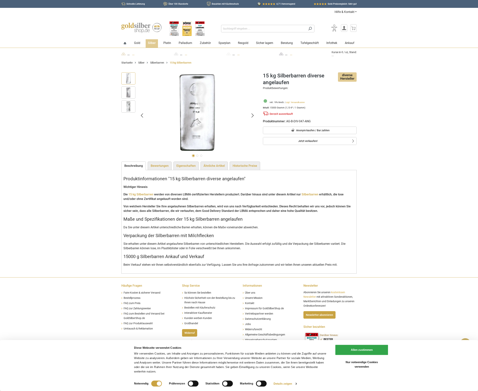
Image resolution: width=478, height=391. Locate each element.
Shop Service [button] (191, 285)
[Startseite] (125, 43)
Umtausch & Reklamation (138, 328)
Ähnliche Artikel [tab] (214, 166)
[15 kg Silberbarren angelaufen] (197, 112)
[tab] (133, 166)
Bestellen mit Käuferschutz (199, 307)
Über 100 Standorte (178, 4)
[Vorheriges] (142, 115)
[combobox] (263, 28)
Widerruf (189, 332)
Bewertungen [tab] (160, 166)
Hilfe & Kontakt (344, 12)
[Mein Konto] (344, 28)
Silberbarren (310, 194)
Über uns (250, 292)
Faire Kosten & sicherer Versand (142, 292)
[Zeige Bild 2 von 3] (197, 156)
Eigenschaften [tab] (186, 166)
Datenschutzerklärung (258, 319)
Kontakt (249, 303)
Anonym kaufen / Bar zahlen (313, 130)
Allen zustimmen (362, 349)
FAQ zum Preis (132, 303)
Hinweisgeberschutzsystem (261, 339)
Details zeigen (283, 383)
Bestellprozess (132, 298)
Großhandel (191, 323)
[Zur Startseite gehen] (141, 28)
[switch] (193, 384)
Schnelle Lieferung (135, 4)
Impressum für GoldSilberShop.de (264, 308)
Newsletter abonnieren (319, 314)
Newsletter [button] (310, 285)
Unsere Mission (254, 298)
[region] (188, 115)
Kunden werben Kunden (198, 318)
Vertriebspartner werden (259, 313)
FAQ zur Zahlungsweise (137, 308)
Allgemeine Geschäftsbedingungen (265, 334)
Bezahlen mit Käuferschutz (225, 4)
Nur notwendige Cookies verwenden (362, 364)
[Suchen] (310, 28)
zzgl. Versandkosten (295, 102)
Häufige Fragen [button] (131, 285)
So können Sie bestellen (197, 292)
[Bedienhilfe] (334, 28)
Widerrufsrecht (253, 329)
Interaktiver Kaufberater (198, 313)
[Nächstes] (252, 115)
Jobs (248, 324)
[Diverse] (347, 77)
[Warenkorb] (353, 28)
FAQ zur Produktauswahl (138, 323)
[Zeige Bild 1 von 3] (193, 156)
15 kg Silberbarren (140, 194)
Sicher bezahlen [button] (314, 327)
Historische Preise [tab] (245, 166)
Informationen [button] (252, 285)
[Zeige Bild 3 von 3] (201, 156)
